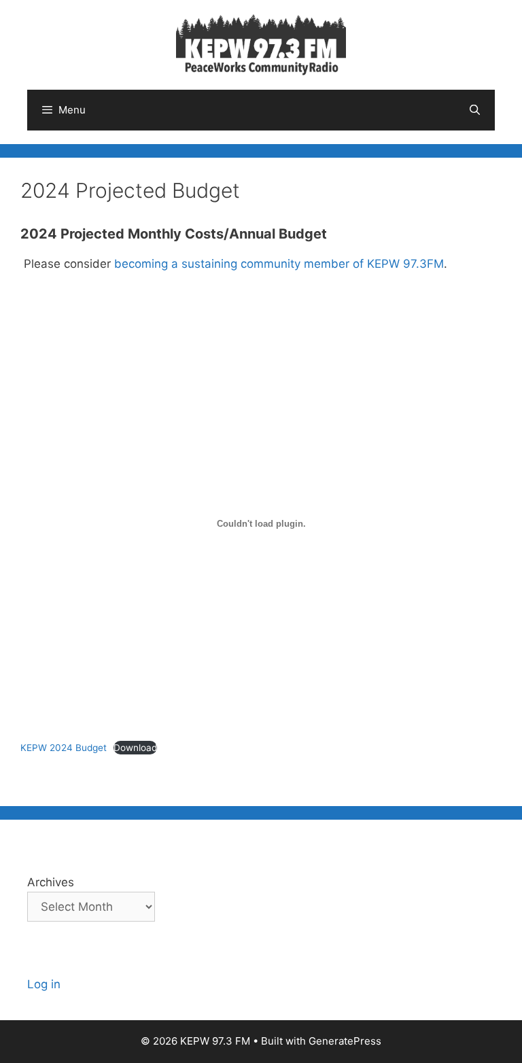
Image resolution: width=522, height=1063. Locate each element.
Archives (50, 882)
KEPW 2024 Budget (63, 747)
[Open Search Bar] (475, 110)
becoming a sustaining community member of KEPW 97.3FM (279, 264)
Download (135, 747)
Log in (43, 984)
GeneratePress (345, 1040)
